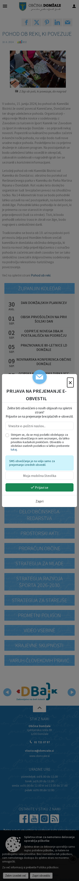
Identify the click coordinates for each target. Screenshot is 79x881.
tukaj (14, 449)
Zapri (39, 501)
